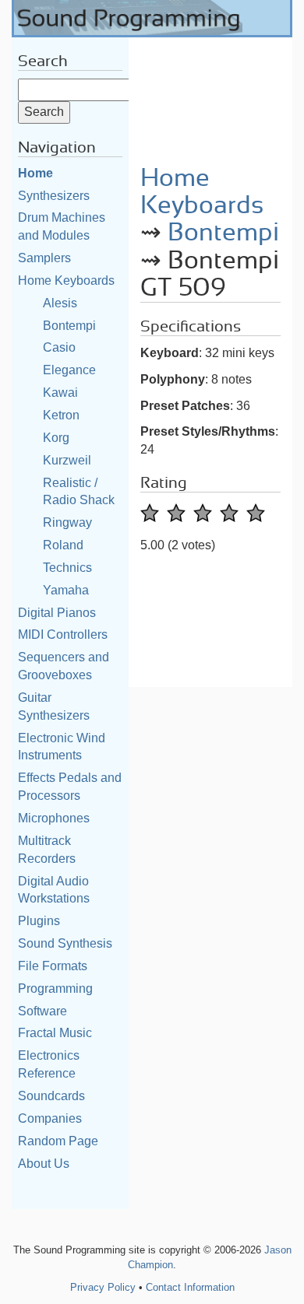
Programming (55, 988)
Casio (59, 347)
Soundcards (51, 1095)
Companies (50, 1118)
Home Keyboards (66, 280)
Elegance (69, 370)
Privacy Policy (103, 1287)
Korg (56, 437)
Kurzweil (67, 460)
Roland (63, 545)
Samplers (44, 258)
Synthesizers (54, 195)
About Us (43, 1163)
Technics (67, 567)
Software (42, 1011)
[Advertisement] (210, 95)
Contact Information (190, 1287)
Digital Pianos (57, 612)
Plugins (39, 920)
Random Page (58, 1141)
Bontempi (69, 325)
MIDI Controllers (63, 634)
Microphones (54, 818)
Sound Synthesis (65, 943)
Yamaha (66, 590)
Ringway (67, 522)
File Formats (52, 966)
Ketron (61, 415)
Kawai (60, 392)
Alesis (60, 303)
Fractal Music (55, 1032)
